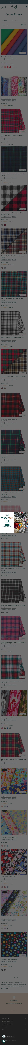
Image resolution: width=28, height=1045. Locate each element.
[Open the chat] (3, 1041)
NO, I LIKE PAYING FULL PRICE (7, 526)
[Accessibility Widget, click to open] (3, 1036)
